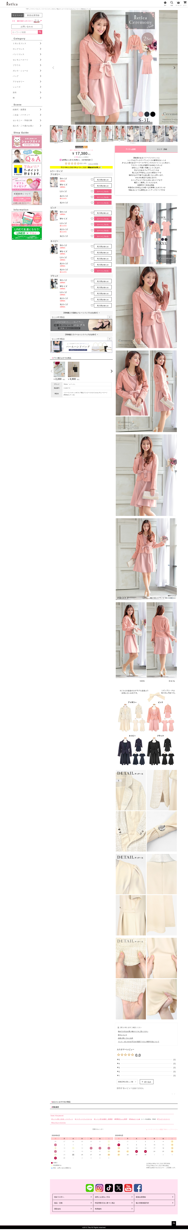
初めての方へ (59, 1197)
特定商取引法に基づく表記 (105, 1203)
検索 (40, 32)
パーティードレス (35, 9)
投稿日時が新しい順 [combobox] (125, 1082)
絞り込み (147, 1082)
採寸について (122, 1035)
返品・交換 (58, 1203)
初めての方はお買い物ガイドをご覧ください (133, 1031)
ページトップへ (174, 1223)
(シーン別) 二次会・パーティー (62, 1119)
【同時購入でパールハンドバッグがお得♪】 (81, 334)
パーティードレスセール (84, 1119)
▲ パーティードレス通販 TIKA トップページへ (162, 1129)
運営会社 (57, 1208)
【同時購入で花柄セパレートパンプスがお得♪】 (81, 312)
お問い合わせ (27, 26)
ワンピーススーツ (164, 1119)
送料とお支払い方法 (102, 1197)
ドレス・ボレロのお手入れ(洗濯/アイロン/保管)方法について (138, 1041)
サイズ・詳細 (162, 149)
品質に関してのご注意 (125, 1038)
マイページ (17, 15)
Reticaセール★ (135, 1119)
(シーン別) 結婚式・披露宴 (104, 1119)
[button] (51, 371)
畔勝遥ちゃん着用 (121, 1119)
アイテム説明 (131, 149)
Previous (53, 67)
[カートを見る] (185, 2)
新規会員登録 (33, 15)
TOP (27, 9)
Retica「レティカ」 (70, 384)
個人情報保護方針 (142, 1203)
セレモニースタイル (59, 1122)
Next (174, 67)
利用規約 (98, 1208)
